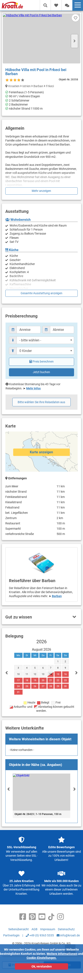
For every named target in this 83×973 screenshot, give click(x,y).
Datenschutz (66, 929)
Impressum (47, 929)
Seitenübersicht (18, 929)
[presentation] (8, 789)
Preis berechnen (43, 361)
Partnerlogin (11, 935)
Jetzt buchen (41, 372)
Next (74, 41)
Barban (57, 596)
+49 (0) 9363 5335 (41, 935)
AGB (34, 929)
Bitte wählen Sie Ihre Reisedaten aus (41, 402)
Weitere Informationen (62, 953)
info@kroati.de (70, 935)
